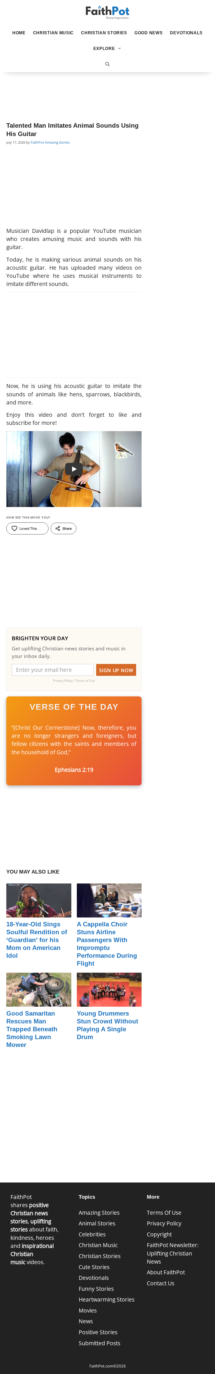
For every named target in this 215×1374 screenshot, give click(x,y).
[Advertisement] (107, 89)
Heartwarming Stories (107, 1299)
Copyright (159, 1234)
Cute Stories (94, 1267)
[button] (107, 64)
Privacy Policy (164, 1223)
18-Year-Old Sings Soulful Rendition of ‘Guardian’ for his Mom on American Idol (36, 940)
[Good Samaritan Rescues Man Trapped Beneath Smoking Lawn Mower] (38, 1002)
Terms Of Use (164, 1212)
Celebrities (92, 1234)
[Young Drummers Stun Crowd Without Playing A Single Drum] (109, 1002)
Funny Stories (96, 1288)
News (86, 1321)
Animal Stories (97, 1223)
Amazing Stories (57, 142)
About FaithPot (166, 1272)
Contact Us (160, 1283)
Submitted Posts (99, 1343)
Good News (149, 33)
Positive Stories (98, 1332)
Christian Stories (104, 33)
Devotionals (186, 33)
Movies (88, 1310)
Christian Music (53, 33)
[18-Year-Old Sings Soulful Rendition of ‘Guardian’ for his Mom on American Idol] (38, 913)
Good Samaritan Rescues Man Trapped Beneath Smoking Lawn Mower (31, 1029)
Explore (104, 48)
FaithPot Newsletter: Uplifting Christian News (173, 1253)
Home (19, 33)
